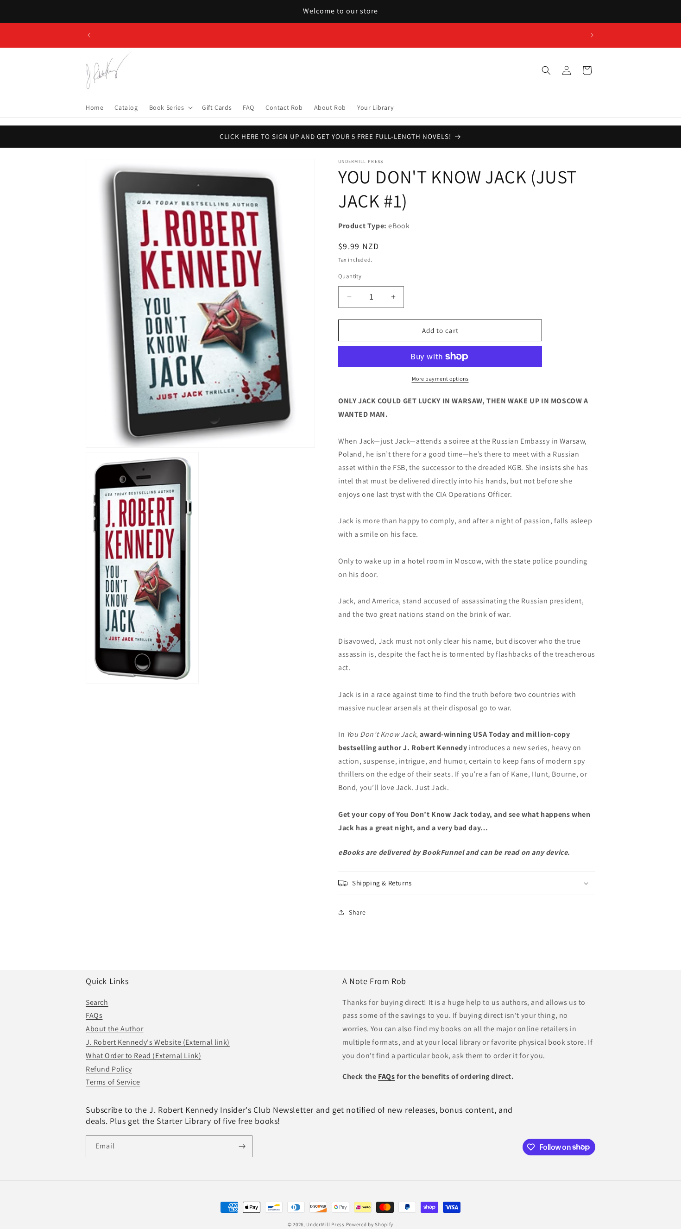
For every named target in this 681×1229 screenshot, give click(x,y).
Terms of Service (113, 1082)
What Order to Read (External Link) (143, 1055)
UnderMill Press (325, 1224)
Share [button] (357, 912)
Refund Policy (109, 1068)
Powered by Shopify (370, 1224)
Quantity (349, 276)
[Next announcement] (592, 35)
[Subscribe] (242, 1146)
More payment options (440, 378)
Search (97, 1002)
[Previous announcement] (89, 35)
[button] (170, 107)
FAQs (94, 1015)
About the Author (115, 1029)
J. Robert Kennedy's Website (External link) (158, 1042)
